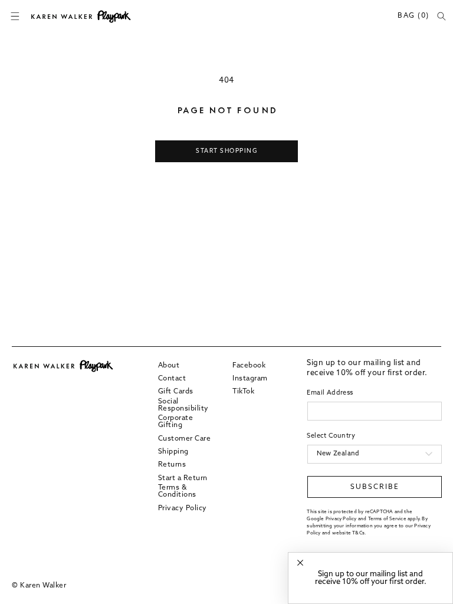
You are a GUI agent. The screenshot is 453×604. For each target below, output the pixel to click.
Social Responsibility (183, 405)
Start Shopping (226, 151)
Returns (172, 464)
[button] (15, 16)
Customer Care (184, 438)
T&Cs (358, 533)
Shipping (173, 451)
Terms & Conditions (177, 491)
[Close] (300, 563)
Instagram (250, 378)
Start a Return (183, 478)
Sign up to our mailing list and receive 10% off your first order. (370, 578)
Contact (172, 378)
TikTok (243, 391)
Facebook (248, 365)
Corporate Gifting (175, 422)
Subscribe (374, 487)
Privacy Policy (182, 508)
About (169, 365)
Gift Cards (175, 391)
